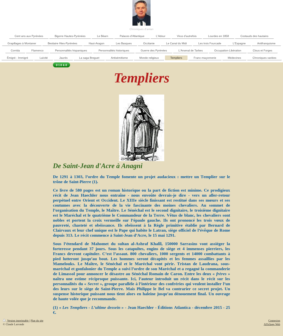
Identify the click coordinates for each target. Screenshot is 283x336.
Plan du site (37, 320)
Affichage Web (272, 324)
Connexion (274, 320)
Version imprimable (17, 320)
